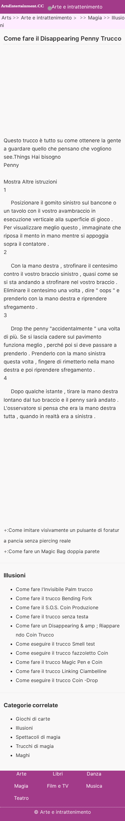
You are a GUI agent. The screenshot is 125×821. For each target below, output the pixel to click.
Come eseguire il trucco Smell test (56, 644)
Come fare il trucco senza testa (53, 616)
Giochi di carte (33, 719)
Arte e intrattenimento (77, 7)
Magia (95, 18)
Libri (58, 774)
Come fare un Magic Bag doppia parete (54, 551)
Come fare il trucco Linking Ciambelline (62, 671)
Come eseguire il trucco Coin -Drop (58, 680)
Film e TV (58, 786)
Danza (94, 774)
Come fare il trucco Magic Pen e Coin (60, 662)
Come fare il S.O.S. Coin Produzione (58, 607)
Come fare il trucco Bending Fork (54, 598)
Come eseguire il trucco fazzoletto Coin (63, 653)
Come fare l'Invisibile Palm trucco (55, 589)
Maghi (23, 755)
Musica (94, 786)
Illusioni (24, 728)
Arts (6, 18)
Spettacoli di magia (38, 737)
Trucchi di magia (35, 746)
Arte (21, 774)
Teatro (21, 798)
